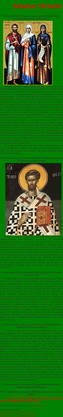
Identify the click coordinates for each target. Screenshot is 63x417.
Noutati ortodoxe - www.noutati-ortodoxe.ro (18, 414)
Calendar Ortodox (35, 405)
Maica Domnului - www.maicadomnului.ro (18, 416)
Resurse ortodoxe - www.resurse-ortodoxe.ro (19, 412)
